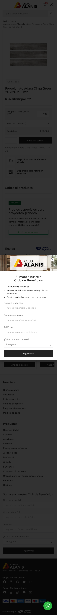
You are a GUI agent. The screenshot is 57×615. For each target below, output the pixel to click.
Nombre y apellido (13, 303)
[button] (52, 259)
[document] (28, 307)
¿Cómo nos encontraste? (16, 339)
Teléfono (8, 327)
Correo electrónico (13, 315)
